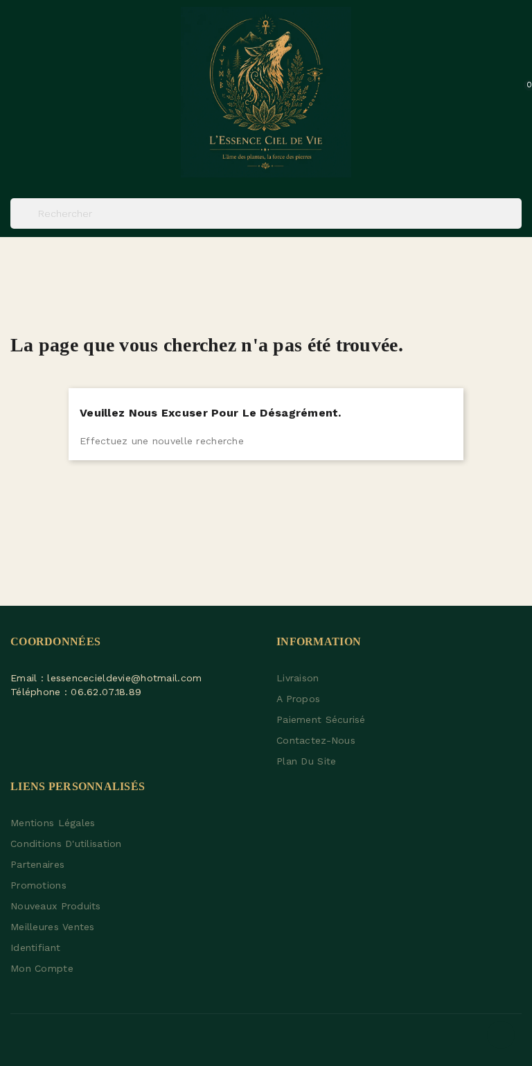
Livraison (297, 677)
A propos (298, 698)
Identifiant (35, 947)
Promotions (38, 885)
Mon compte (41, 968)
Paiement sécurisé (321, 719)
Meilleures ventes (52, 926)
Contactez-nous (315, 740)
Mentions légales (52, 822)
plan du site (306, 761)
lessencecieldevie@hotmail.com (124, 677)
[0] (514, 92)
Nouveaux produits (55, 905)
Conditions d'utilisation (66, 843)
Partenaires (37, 864)
